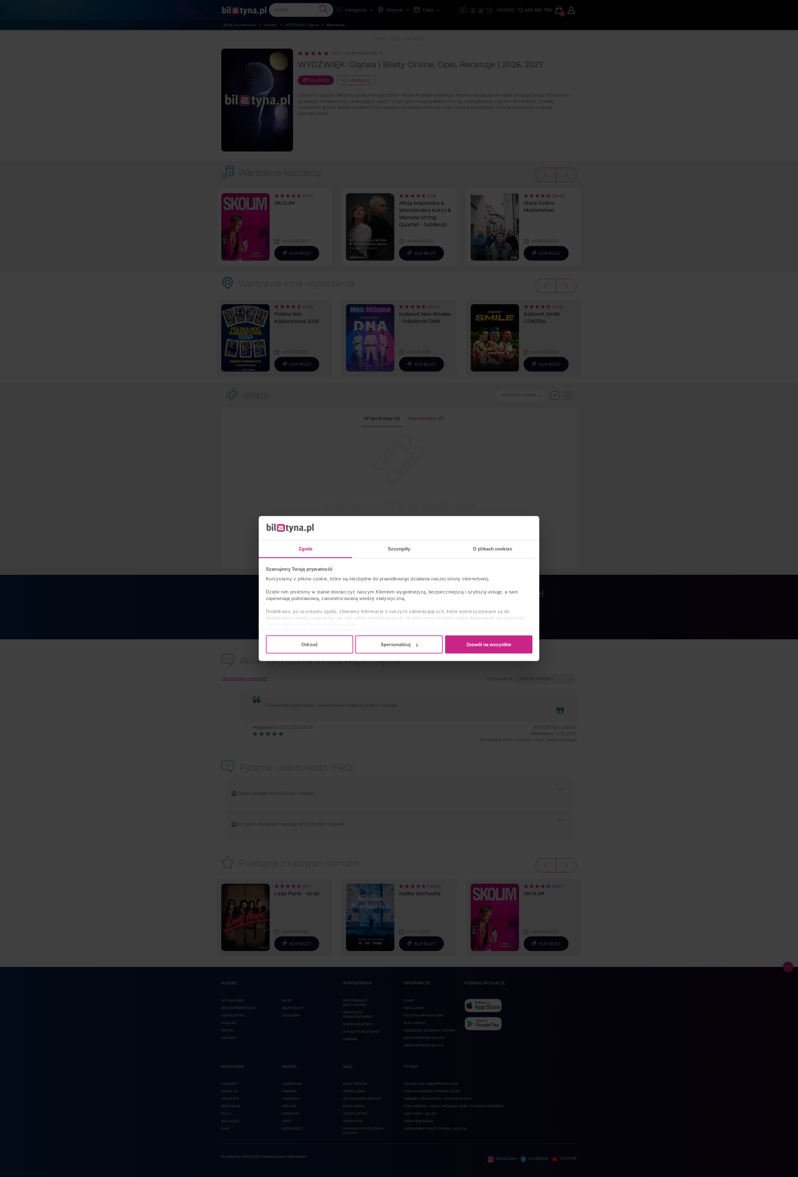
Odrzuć (309, 644)
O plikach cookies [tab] (492, 548)
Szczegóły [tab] (399, 548)
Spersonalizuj (396, 644)
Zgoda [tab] (306, 548)
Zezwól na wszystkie (488, 644)
